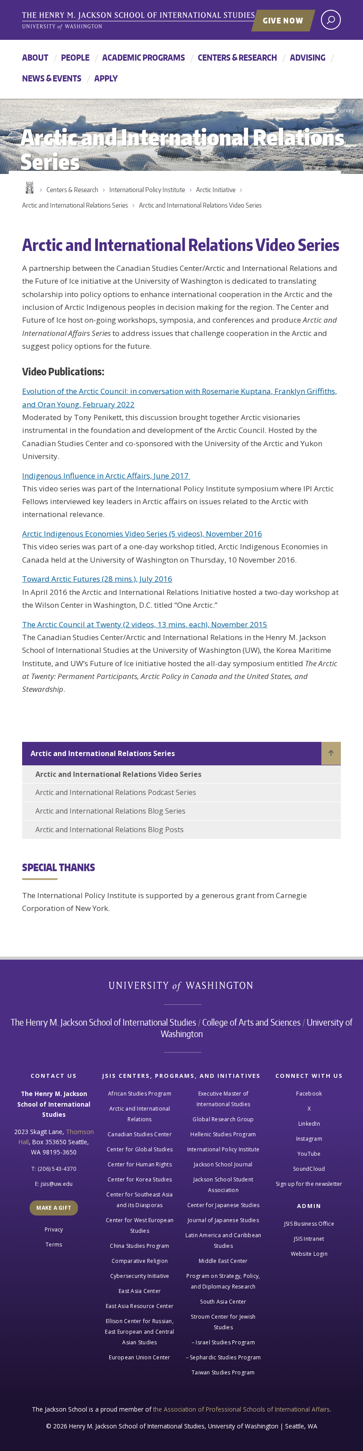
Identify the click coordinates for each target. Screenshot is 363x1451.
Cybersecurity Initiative (140, 1276)
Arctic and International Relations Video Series (200, 205)
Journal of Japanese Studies (223, 1220)
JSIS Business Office (309, 1223)
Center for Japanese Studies (223, 1205)
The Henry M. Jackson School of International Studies (103, 1022)
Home (28, 188)
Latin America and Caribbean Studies (223, 1240)
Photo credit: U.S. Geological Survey (309, 111)
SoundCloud (309, 1169)
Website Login (309, 1254)
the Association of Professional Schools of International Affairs (241, 1409)
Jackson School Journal (223, 1164)
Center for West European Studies (140, 1225)
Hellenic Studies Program (223, 1134)
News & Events (51, 78)
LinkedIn (309, 1123)
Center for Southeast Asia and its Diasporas (139, 1200)
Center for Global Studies (140, 1149)
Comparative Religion (140, 1261)
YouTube (309, 1154)
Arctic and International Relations (139, 1114)
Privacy (54, 1229)
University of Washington (182, 988)
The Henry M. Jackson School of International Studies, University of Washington (157, 21)
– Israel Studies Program (223, 1342)
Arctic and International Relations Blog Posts (109, 829)
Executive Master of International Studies (223, 1099)
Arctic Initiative (216, 189)
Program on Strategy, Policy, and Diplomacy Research (223, 1281)
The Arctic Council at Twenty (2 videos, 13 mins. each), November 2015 (144, 624)
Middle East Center (223, 1261)
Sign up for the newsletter (309, 1184)
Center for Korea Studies (140, 1179)
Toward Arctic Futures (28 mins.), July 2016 (97, 579)
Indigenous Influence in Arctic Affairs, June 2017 (106, 476)
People (75, 57)
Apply (106, 78)
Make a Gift (53, 1208)
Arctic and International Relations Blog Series (110, 811)
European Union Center (139, 1357)
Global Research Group (223, 1119)
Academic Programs (143, 57)
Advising (307, 57)
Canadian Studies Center (140, 1134)
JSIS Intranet (309, 1239)
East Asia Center (140, 1291)
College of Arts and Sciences (251, 1022)
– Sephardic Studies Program (223, 1357)
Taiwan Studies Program (223, 1372)
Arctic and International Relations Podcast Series (115, 792)
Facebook (309, 1093)
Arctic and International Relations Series (75, 205)
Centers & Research (237, 57)
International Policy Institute (147, 189)
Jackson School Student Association (223, 1185)
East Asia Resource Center (140, 1306)
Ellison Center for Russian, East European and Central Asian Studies (139, 1331)
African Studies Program (139, 1093)
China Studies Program (139, 1246)
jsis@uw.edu (57, 1184)
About (35, 57)
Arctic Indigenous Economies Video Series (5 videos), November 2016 (142, 534)
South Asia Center (223, 1301)
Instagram (309, 1138)
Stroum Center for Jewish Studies (223, 1322)
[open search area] (331, 20)
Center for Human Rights (140, 1164)
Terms (54, 1244)
